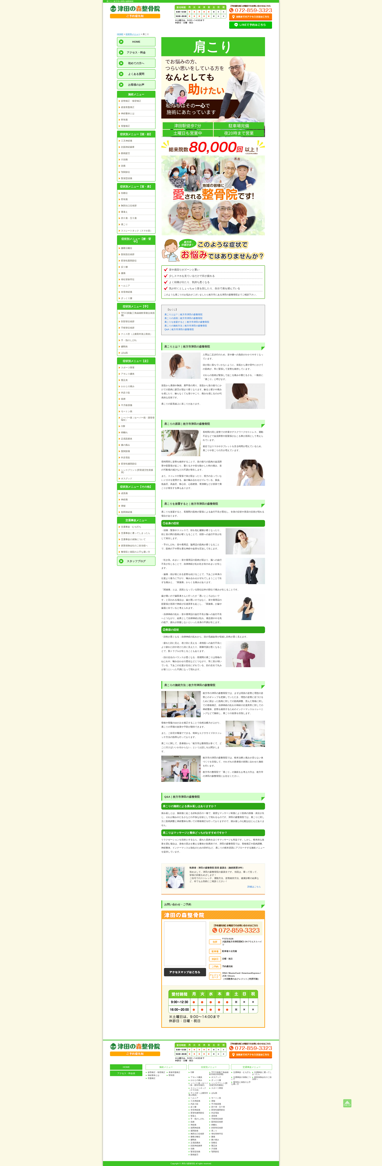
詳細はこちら (254, 886)
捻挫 (123, 399)
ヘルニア (125, 285)
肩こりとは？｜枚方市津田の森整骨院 (183, 314)
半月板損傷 (126, 405)
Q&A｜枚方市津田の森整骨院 (179, 329)
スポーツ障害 (127, 367)
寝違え (124, 212)
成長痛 (124, 493)
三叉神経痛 (126, 140)
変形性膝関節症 (129, 463)
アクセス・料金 (136, 52)
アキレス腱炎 (127, 374)
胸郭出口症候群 (129, 205)
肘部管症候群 (127, 321)
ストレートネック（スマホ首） (136, 230)
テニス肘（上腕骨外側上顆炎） (136, 334)
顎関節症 (125, 172)
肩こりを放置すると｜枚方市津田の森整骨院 (186, 322)
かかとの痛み (127, 386)
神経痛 (124, 499)
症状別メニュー (133, 34)
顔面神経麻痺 (127, 147)
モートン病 (126, 411)
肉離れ (124, 432)
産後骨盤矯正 (127, 107)
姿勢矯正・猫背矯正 (131, 101)
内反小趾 (125, 392)
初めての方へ (136, 63)
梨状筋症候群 (127, 254)
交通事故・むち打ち (131, 527)
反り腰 (124, 267)
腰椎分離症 (126, 248)
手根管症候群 (127, 327)
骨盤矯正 (125, 126)
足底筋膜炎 (126, 438)
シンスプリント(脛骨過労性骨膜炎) (137, 471)
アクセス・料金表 (126, 1073)
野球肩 (124, 119)
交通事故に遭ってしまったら (135, 533)
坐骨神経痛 (126, 292)
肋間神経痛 (126, 512)
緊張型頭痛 (126, 178)
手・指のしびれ (129, 340)
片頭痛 (124, 159)
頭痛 (123, 165)
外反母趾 (125, 457)
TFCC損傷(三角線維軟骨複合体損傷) (138, 314)
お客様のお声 (136, 84)
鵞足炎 (124, 380)
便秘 (123, 505)
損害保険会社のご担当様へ (134, 545)
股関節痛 (125, 451)
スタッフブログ (136, 561)
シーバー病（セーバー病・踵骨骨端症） (138, 418)
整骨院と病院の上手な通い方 (135, 552)
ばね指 (124, 352)
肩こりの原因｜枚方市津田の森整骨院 (183, 318)
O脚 (123, 426)
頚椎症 (124, 193)
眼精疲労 (125, 153)
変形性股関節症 (129, 260)
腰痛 (123, 273)
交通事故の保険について (133, 539)
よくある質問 (136, 73)
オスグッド (126, 478)
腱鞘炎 (124, 346)
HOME (120, 34)
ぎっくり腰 (126, 298)
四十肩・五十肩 (129, 218)
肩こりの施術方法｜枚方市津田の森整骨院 (185, 325)
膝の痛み (125, 445)
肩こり (124, 224)
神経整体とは (127, 113)
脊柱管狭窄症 (127, 279)
